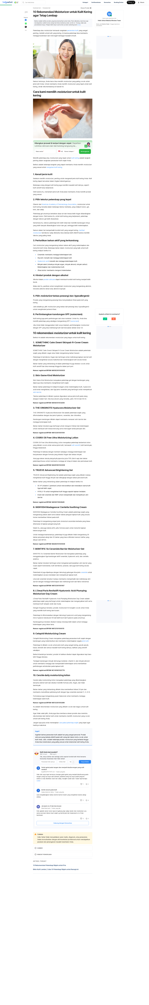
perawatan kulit (72, 30)
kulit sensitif (75, 445)
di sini (79, 24)
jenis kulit (85, 641)
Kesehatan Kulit (37, 8)
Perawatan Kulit (46, 8)
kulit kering (75, 158)
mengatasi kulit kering (54, 167)
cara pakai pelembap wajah (68, 723)
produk (49, 279)
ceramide (84, 572)
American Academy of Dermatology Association (59, 204)
